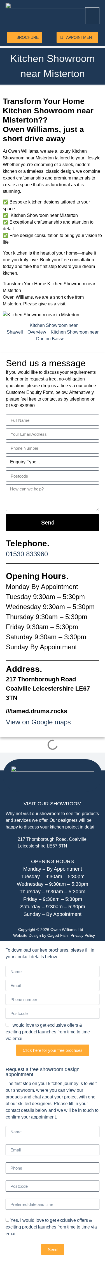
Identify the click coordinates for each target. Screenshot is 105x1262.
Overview (36, 332)
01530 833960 (27, 554)
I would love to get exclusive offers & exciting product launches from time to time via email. (48, 1032)
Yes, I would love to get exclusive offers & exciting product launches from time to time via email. (51, 1227)
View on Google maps (38, 722)
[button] (92, 15)
